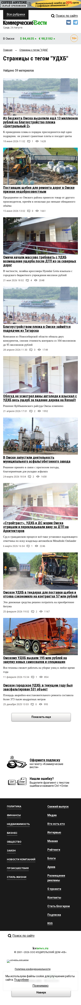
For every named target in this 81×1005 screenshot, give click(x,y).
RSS (50, 923)
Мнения (52, 841)
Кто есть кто (56, 823)
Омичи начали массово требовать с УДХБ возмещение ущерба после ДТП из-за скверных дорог (39, 261)
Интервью (54, 832)
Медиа (52, 815)
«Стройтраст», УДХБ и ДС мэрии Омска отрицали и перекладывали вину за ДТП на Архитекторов (36, 527)
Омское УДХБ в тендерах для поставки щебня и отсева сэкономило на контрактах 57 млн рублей (40, 594)
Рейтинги (53, 849)
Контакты (54, 897)
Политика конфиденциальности (33, 969)
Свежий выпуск (58, 806)
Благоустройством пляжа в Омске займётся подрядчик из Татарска (37, 329)
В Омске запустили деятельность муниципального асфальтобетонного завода (36, 459)
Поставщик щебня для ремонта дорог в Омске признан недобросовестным (39, 190)
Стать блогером (58, 906)
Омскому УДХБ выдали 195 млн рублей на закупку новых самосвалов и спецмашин (35, 660)
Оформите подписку (45, 760)
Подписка (54, 914)
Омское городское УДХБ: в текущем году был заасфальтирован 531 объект (38, 687)
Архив (51, 867)
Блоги (51, 858)
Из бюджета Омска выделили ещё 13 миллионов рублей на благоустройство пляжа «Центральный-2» (40, 122)
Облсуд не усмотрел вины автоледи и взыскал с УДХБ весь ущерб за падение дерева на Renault (40, 398)
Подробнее (21, 979)
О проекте (54, 888)
